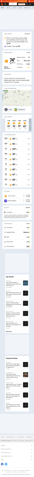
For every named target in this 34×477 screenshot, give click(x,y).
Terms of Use (4, 474)
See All (28, 223)
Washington (30, 437)
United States (20, 437)
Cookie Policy (15, 474)
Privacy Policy (9, 474)
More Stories (9, 331)
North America (10, 437)
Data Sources (27, 474)
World (2, 437)
